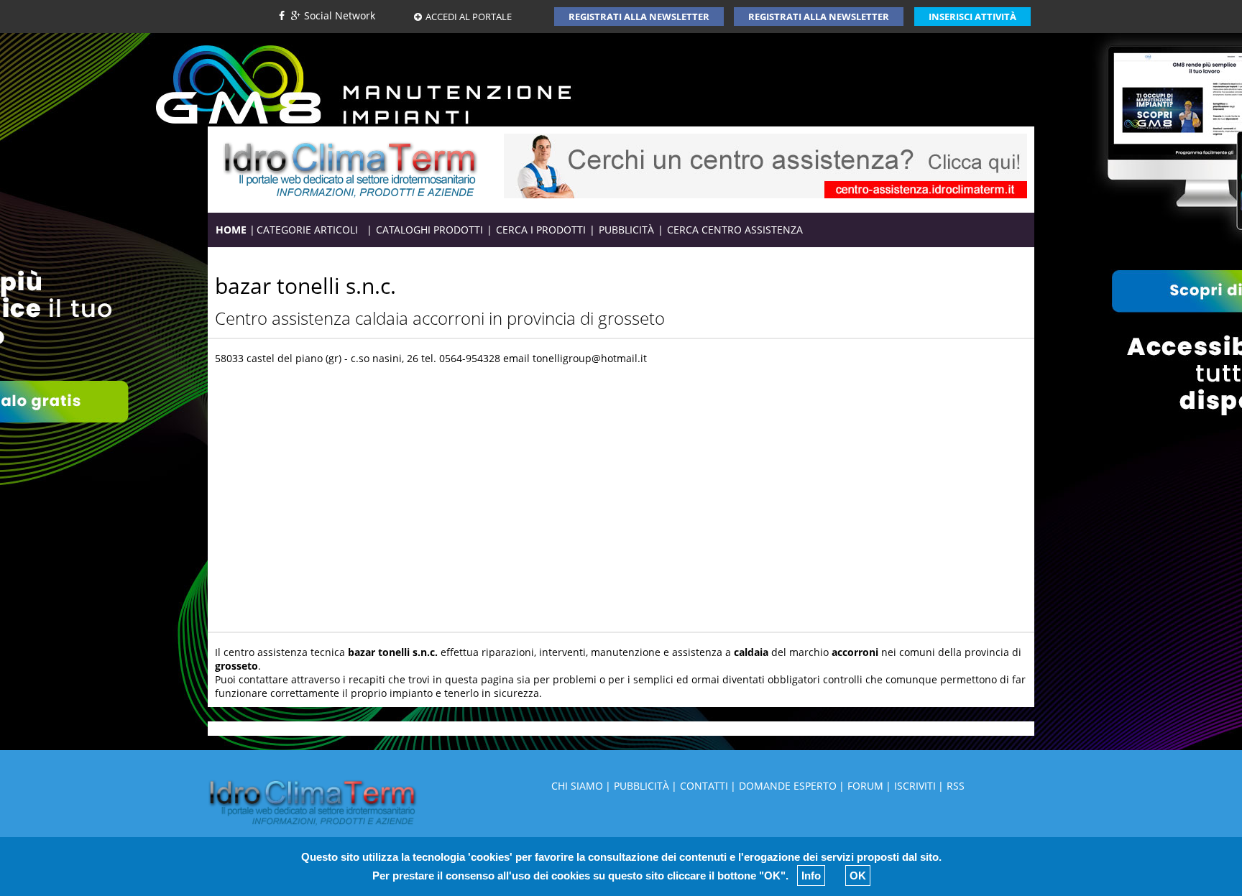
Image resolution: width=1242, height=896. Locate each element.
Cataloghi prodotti (429, 229)
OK (858, 875)
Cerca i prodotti (541, 229)
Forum (865, 786)
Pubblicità (626, 229)
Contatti (704, 786)
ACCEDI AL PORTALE (469, 16)
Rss (956, 786)
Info (811, 875)
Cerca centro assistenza (735, 229)
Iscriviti (915, 786)
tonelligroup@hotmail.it (590, 358)
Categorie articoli (311, 229)
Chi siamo (577, 786)
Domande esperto (788, 786)
